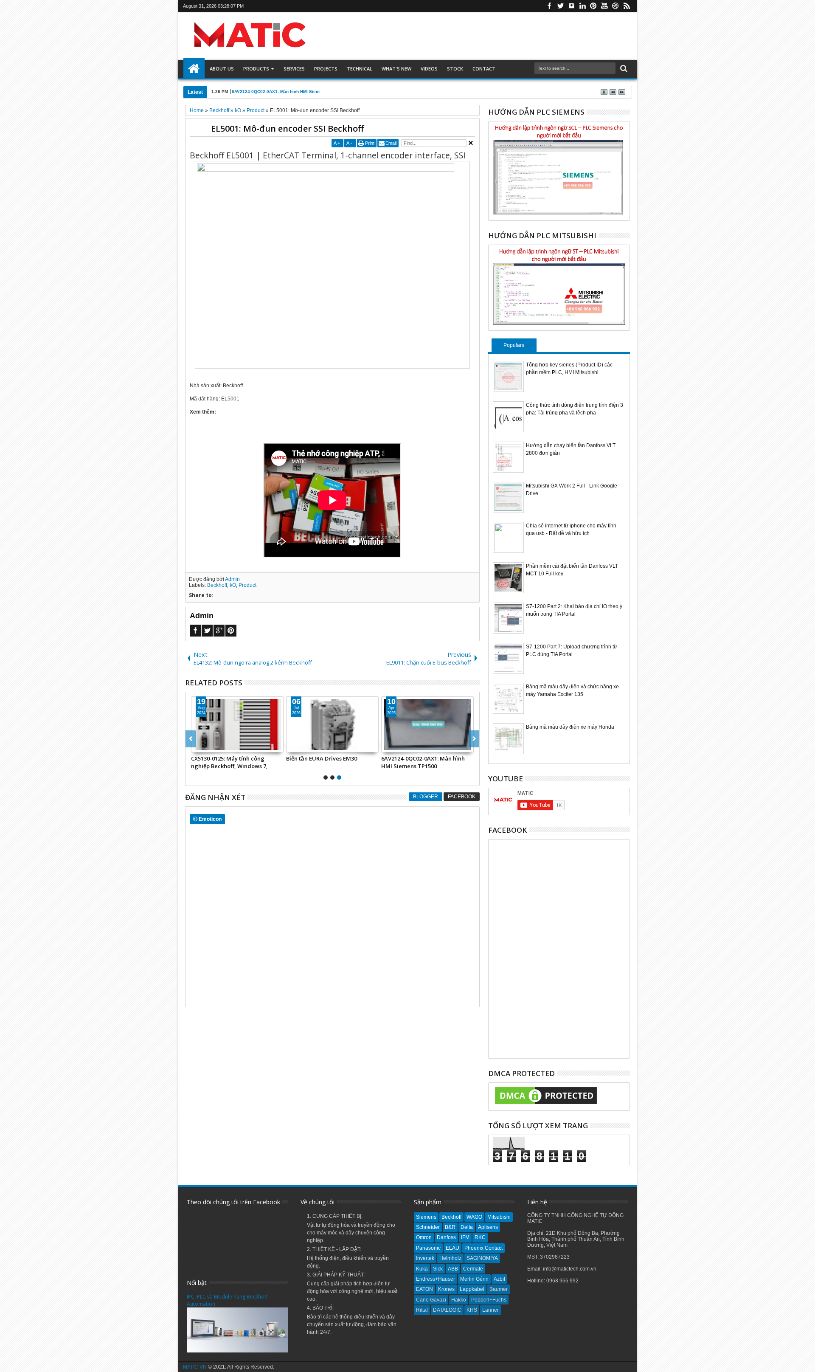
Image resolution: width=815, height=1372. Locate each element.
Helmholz (450, 1258)
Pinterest (593, 6)
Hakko (458, 1300)
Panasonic (428, 1248)
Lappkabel (472, 1289)
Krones (446, 1289)
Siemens (426, 1217)
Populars (513, 345)
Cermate (473, 1269)
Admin (232, 579)
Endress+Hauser (435, 1279)
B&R (450, 1227)
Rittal (422, 1310)
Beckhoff (217, 585)
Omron (424, 1237)
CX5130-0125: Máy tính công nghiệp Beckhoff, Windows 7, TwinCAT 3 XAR (229, 762)
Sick (438, 1269)
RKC (480, 1237)
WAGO (474, 1217)
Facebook (549, 6)
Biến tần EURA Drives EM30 (321, 758)
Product (247, 585)
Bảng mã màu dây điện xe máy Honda (570, 727)
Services (294, 68)
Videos (429, 68)
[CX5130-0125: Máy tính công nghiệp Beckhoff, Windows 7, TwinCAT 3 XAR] (237, 724)
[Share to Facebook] (198, 745)
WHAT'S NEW (396, 68)
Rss (626, 6)
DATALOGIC (447, 1310)
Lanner (490, 1310)
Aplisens (488, 1227)
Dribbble (615, 6)
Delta (467, 1227)
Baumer (498, 1289)
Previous (474, 738)
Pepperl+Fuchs (488, 1300)
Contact (483, 68)
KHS (472, 1310)
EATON (424, 1289)
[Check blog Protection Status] (546, 1104)
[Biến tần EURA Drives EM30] (332, 724)
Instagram (571, 6)
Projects (325, 68)
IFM (465, 1237)
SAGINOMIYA (482, 1258)
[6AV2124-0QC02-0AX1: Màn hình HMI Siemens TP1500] (427, 724)
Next (190, 738)
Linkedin (582, 6)
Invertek (425, 1258)
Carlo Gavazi (431, 1300)
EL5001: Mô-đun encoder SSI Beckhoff (287, 128)
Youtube (604, 6)
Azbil (499, 1279)
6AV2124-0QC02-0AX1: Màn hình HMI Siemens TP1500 (288, 91)
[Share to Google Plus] (216, 745)
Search (622, 68)
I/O (233, 585)
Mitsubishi (499, 1217)
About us (222, 68)
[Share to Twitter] (207, 745)
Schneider (428, 1227)
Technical (359, 68)
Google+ (219, 631)
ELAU (452, 1248)
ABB (453, 1269)
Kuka (422, 1269)
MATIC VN (195, 1367)
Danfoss (446, 1237)
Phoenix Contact (483, 1248)
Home (194, 68)
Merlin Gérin (474, 1279)
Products (256, 68)
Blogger (425, 797)
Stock (455, 68)
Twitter (560, 6)
